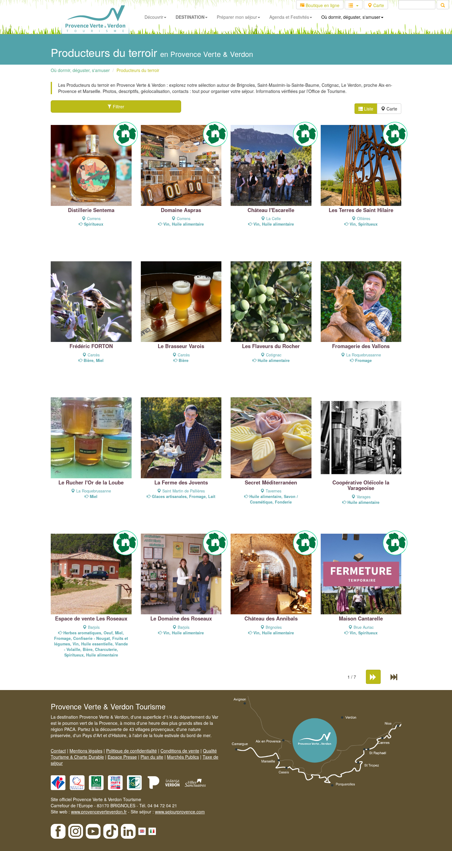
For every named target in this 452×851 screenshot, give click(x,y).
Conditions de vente (180, 751)
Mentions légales (85, 751)
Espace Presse (122, 757)
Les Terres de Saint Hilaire (361, 210)
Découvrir (154, 17)
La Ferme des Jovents (181, 482)
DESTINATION (190, 17)
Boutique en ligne (321, 5)
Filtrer (118, 106)
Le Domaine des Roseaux (181, 618)
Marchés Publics (183, 757)
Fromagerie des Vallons (361, 346)
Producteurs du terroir (138, 70)
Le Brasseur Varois (181, 346)
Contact (58, 751)
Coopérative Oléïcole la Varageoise (360, 485)
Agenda (289, 17)
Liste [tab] (368, 109)
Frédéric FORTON (91, 346)
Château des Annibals (271, 618)
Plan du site (152, 757)
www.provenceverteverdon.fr (99, 812)
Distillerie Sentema (91, 210)
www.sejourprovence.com (180, 812)
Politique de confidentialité (131, 751)
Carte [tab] (391, 109)
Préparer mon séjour (237, 17)
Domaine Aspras (181, 210)
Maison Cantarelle (361, 618)
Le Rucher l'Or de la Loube (91, 482)
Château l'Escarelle (271, 210)
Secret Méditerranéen (271, 482)
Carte (378, 5)
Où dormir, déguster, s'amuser (350, 17)
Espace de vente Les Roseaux (91, 618)
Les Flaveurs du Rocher (271, 346)
